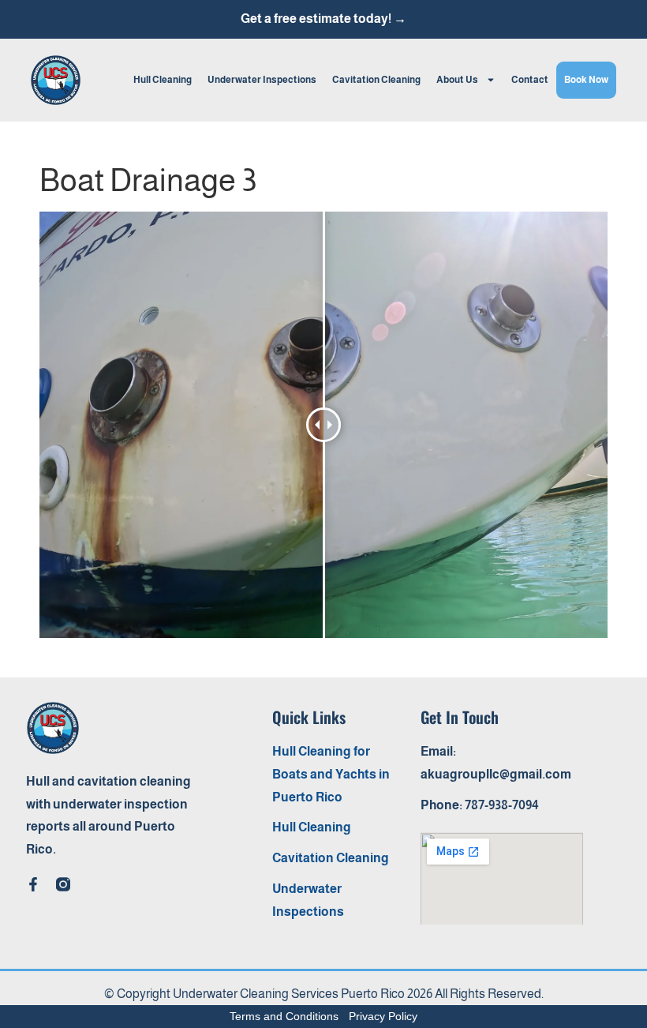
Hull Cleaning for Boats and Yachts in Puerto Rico (331, 774)
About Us (457, 79)
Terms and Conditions (284, 1016)
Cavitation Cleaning (376, 79)
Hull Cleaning (162, 79)
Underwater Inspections (262, 79)
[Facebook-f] (33, 884)
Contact (529, 79)
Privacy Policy (383, 1016)
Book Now (586, 79)
